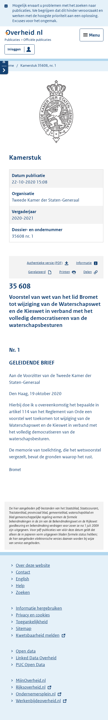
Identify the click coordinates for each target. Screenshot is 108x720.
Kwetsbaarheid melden (38, 635)
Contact (23, 572)
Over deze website (33, 565)
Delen (87, 272)
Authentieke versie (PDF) (46, 264)
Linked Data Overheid (36, 658)
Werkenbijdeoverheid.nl (38, 700)
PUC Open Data (30, 664)
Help (20, 585)
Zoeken (23, 592)
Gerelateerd (36, 272)
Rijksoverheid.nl (30, 687)
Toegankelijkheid (32, 621)
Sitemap (23, 628)
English (22, 579)
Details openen (4, 61)
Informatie (84, 263)
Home (9, 65)
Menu (94, 35)
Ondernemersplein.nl (36, 694)
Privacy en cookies (33, 615)
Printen (64, 272)
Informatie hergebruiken (39, 608)
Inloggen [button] (14, 49)
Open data (26, 651)
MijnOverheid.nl (31, 680)
